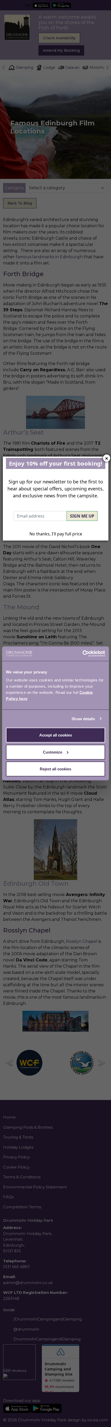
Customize (52, 752)
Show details (83, 718)
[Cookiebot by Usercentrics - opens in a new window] (82, 653)
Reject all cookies (55, 769)
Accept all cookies (55, 735)
